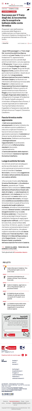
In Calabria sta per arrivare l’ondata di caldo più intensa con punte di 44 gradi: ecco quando (16, 295)
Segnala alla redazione (14, 401)
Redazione (5, 401)
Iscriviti (25, 330)
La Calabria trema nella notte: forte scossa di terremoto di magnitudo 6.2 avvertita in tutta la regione (16, 306)
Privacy (22, 401)
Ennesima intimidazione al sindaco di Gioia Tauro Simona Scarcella (16, 278)
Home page (4, 8)
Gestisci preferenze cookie (19, 403)
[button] (28, 10)
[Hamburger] (3, 3)
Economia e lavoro (13, 8)
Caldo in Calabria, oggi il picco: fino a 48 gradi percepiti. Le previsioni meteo (17, 286)
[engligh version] (6, 3)
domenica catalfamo (9, 249)
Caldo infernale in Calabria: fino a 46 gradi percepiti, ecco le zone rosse (17, 269)
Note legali (8, 403)
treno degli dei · (23, 247)
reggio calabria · (11, 247)
